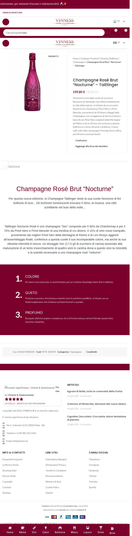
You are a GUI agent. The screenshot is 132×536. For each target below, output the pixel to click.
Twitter (93, 476)
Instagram (94, 464)
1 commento (85, 396)
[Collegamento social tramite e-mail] (107, 352)
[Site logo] (65, 21)
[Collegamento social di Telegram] (125, 12)
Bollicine (113, 58)
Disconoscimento (54, 476)
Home (76, 58)
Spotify (92, 487)
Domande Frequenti (12, 459)
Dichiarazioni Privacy (56, 464)
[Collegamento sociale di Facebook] (105, 12)
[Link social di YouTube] (113, 12)
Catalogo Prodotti (90, 58)
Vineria (104, 58)
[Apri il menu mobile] (6, 22)
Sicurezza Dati (9, 470)
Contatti (6, 487)
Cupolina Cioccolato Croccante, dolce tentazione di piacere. (96, 418)
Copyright (7, 481)
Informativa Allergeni (56, 459)
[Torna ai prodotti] (79, 73)
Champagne (79, 62)
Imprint (49, 492)
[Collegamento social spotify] (117, 12)
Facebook (94, 470)
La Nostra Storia (10, 464)
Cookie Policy (52, 487)
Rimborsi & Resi (53, 481)
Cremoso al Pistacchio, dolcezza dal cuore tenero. (97, 404)
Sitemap (6, 492)
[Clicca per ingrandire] (8, 105)
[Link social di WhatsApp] (111, 352)
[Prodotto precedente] (75, 73)
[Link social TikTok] (121, 12)
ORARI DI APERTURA (12, 12)
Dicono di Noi (9, 476)
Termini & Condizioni (56, 470)
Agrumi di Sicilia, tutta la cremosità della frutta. (95, 391)
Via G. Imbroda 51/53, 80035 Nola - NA (25, 425)
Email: (17, 441)
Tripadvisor (94, 459)
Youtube (93, 481)
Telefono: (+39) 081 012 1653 (21, 433)
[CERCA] (101, 32)
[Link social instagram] (109, 12)
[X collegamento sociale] (103, 352)
